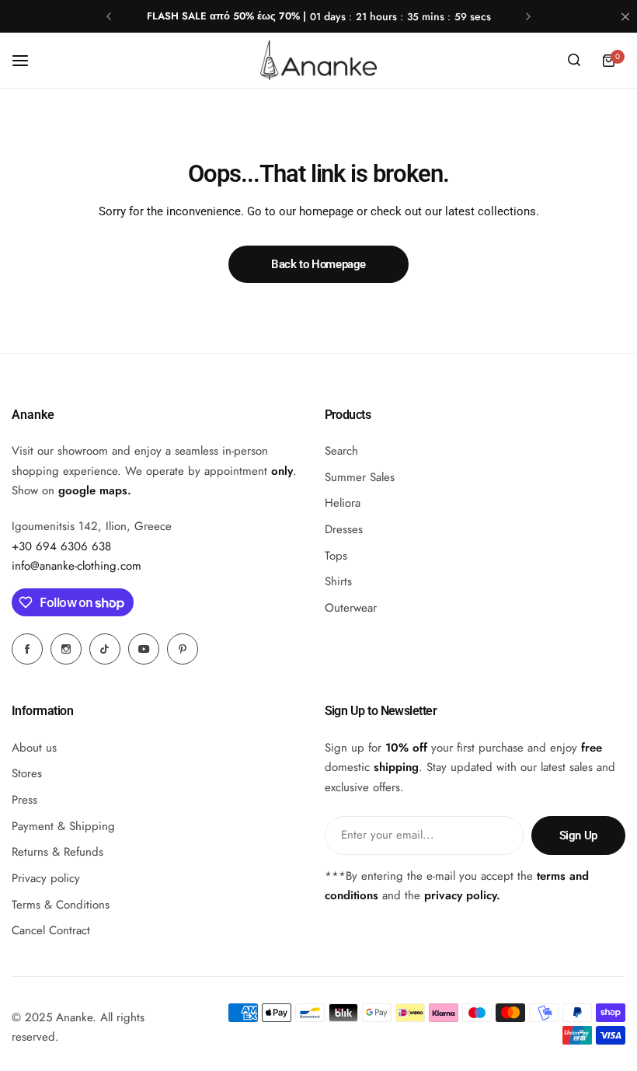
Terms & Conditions (61, 904)
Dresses (344, 529)
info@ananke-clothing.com (76, 565)
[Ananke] (318, 59)
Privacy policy (46, 878)
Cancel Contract (51, 930)
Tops (336, 555)
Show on (69, 490)
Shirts (338, 581)
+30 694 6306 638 (61, 546)
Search (341, 450)
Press (24, 799)
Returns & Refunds (57, 851)
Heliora (342, 502)
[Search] (574, 61)
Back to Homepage (318, 264)
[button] (108, 16)
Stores (27, 773)
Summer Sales (360, 477)
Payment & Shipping (63, 826)
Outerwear (351, 607)
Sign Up (578, 835)
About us (34, 747)
